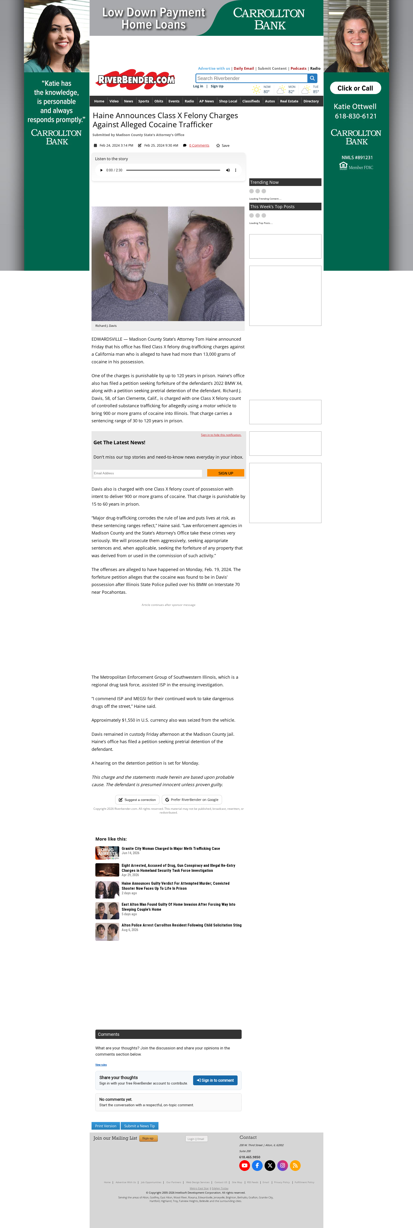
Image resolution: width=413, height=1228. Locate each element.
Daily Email (244, 68)
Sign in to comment (217, 1080)
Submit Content (272, 68)
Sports (143, 101)
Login (191, 1139)
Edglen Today (220, 1188)
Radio (315, 68)
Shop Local (228, 101)
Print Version (105, 1125)
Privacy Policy (282, 1182)
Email (200, 1139)
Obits (158, 101)
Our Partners (173, 1182)
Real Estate (289, 101)
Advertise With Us (126, 1182)
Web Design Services (198, 1182)
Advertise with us (214, 68)
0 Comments (199, 145)
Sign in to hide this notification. (221, 435)
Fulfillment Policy (304, 1182)
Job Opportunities (151, 1182)
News (128, 101)
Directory (311, 101)
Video (114, 101)
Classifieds (251, 101)
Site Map (237, 1182)
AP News (206, 101)
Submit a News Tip (139, 1125)
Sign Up (217, 86)
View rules (101, 1065)
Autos (270, 101)
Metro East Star (199, 1188)
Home (99, 101)
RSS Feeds (252, 1182)
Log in (198, 86)
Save (225, 145)
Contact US (221, 1182)
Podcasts (298, 68)
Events (173, 101)
